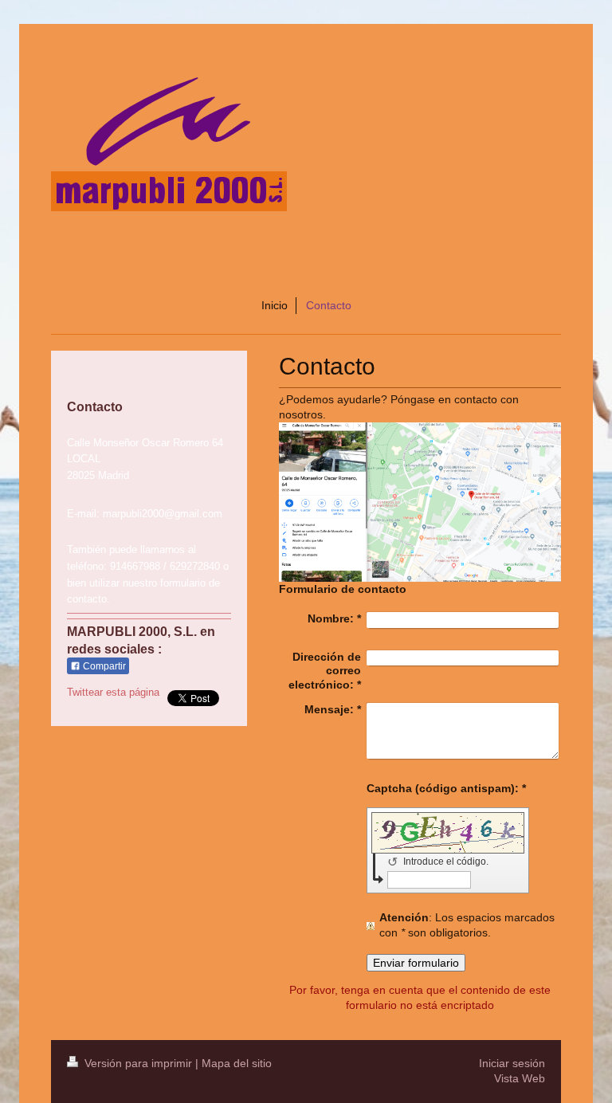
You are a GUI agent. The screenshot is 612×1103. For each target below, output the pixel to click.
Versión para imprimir (138, 1063)
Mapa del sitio (237, 1063)
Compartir (103, 666)
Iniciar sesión (512, 1063)
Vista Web (519, 1078)
